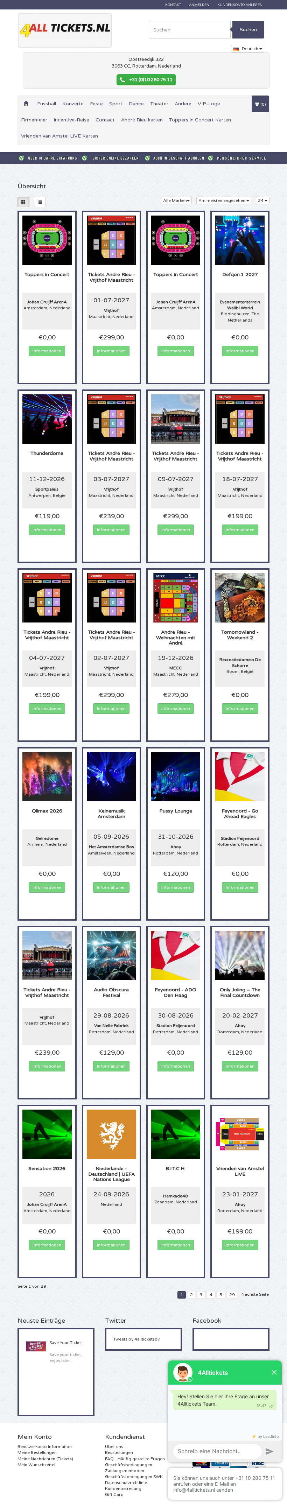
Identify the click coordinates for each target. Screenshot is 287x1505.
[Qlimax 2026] (47, 776)
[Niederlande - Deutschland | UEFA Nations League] (111, 1134)
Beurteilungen (119, 1452)
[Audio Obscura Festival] (111, 955)
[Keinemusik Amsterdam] (111, 776)
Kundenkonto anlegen (239, 5)
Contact (105, 120)
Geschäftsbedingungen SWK (134, 1476)
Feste (96, 104)
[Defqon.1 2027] (240, 240)
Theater (159, 104)
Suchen (248, 30)
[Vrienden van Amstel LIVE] (240, 1134)
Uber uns (114, 1446)
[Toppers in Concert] (47, 240)
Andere (183, 104)
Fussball (46, 104)
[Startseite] (26, 104)
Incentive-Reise (71, 120)
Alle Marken (175, 200)
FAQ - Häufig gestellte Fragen (135, 1458)
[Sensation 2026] (47, 1134)
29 (232, 1294)
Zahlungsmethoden (124, 1470)
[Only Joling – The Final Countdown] (240, 955)
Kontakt (173, 5)
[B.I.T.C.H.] (176, 1134)
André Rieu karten (142, 120)
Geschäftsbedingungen (128, 1464)
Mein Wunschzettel (36, 1464)
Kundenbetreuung (123, 1488)
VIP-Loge (209, 104)
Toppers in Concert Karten (200, 120)
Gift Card (114, 1494)
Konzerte (73, 104)
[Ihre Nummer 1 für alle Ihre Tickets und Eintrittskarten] (65, 30)
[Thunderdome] (47, 418)
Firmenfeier (34, 120)
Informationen (47, 351)
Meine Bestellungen (37, 1452)
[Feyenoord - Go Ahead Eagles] (240, 776)
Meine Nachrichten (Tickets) (45, 1458)
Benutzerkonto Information (45, 1446)
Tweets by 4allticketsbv (136, 1339)
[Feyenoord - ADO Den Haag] (176, 955)
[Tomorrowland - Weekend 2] (240, 597)
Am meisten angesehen (222, 200)
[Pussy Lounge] (176, 776)
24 (261, 200)
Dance (136, 104)
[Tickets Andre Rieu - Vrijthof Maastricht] (111, 240)
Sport (115, 104)
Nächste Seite (255, 1294)
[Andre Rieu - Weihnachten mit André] (176, 597)
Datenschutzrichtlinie (126, 1482)
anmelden (199, 5)
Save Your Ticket (65, 1342)
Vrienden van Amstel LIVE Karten (59, 136)
